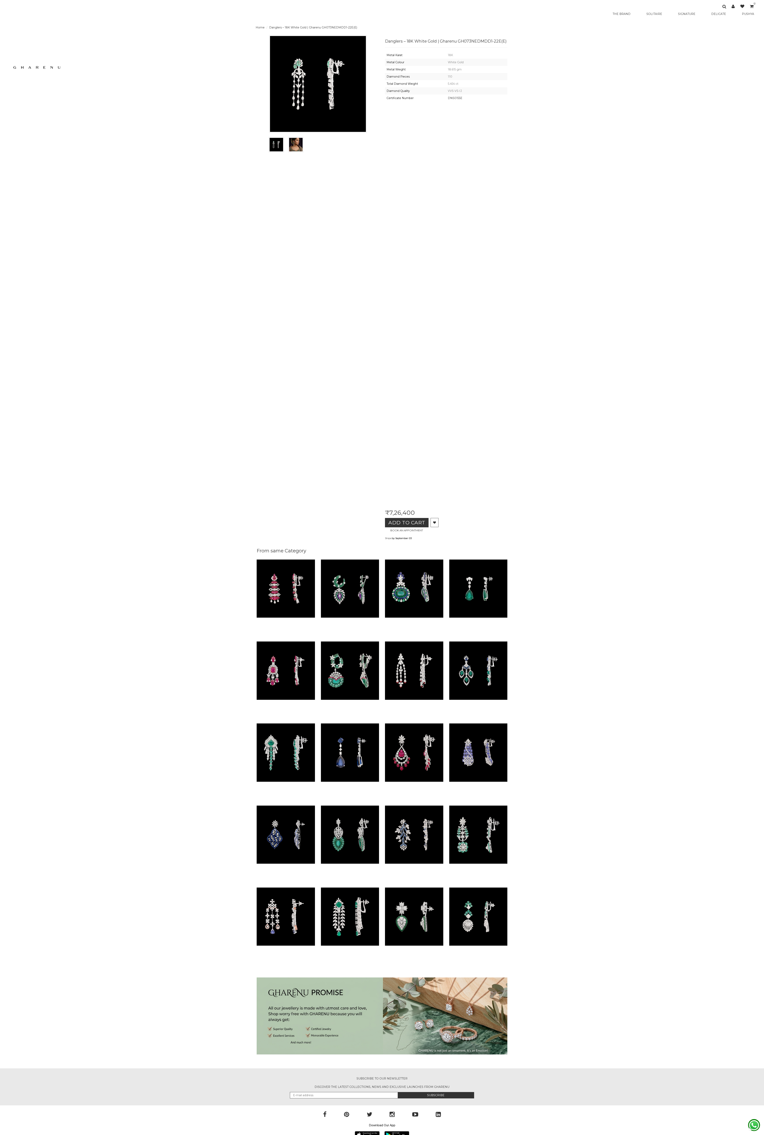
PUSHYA (748, 14)
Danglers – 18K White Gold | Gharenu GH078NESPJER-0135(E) (313, 785)
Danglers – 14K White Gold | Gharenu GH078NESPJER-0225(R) (442, 785)
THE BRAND (621, 14)
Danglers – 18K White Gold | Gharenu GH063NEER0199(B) (374, 785)
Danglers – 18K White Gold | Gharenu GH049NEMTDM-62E (375, 949)
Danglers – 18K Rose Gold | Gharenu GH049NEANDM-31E (309, 949)
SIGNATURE (686, 14)
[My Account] (733, 6)
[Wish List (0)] (742, 6)
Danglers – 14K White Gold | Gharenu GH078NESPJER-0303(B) (507, 785)
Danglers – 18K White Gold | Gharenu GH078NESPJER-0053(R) (314, 621)
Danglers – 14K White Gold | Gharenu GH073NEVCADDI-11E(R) (442, 703)
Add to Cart (406, 523)
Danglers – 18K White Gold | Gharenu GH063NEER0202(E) (503, 949)
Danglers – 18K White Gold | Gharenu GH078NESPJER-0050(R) (314, 703)
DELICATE (718, 14)
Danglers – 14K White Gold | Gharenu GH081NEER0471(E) (373, 867)
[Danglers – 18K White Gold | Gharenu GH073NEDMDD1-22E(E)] (276, 144)
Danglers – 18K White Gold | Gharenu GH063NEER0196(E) (502, 621)
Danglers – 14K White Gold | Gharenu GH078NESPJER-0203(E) (507, 867)
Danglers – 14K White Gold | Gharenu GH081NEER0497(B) (438, 867)
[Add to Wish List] (435, 522)
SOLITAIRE (654, 14)
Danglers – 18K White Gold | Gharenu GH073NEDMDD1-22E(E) (313, 27)
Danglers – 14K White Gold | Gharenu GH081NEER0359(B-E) (440, 621)
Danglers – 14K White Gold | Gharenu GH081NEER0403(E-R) (376, 703)
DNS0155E (455, 98)
